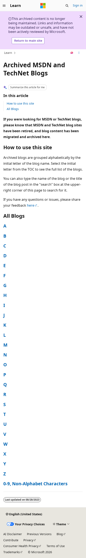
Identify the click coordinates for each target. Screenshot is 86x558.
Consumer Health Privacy (20, 546)
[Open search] (67, 5)
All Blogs (13, 109)
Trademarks (11, 552)
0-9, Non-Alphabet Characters (35, 484)
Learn (8, 53)
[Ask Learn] (71, 52)
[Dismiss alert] (81, 16)
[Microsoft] (43, 5)
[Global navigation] (4, 5)
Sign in (78, 5)
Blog (60, 534)
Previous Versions (39, 534)
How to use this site (20, 103)
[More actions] (79, 52)
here (30, 205)
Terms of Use (56, 546)
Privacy (28, 540)
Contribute (10, 540)
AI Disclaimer (12, 534)
